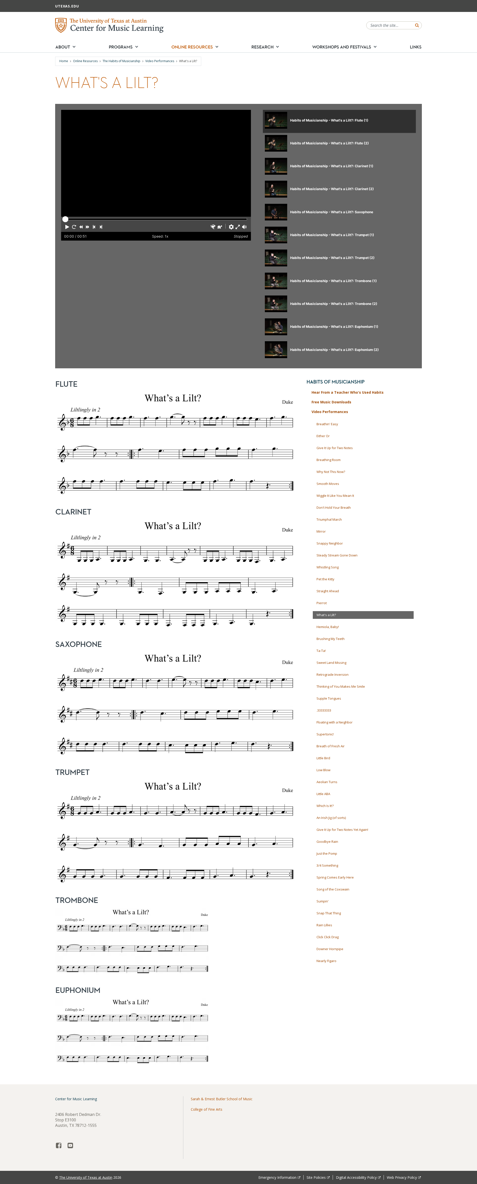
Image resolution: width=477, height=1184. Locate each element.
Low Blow (323, 770)
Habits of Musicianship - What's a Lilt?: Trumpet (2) (332, 258)
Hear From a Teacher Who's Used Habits (348, 392)
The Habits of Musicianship (121, 61)
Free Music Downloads (331, 402)
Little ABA (323, 794)
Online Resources (192, 47)
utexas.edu (67, 6)
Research (262, 47)
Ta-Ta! (321, 650)
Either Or (323, 436)
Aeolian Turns (327, 782)
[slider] (65, 219)
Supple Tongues (329, 698)
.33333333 (324, 710)
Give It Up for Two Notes (335, 448)
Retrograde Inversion (333, 674)
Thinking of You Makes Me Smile (341, 686)
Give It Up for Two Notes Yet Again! (342, 829)
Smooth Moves (328, 483)
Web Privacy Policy (402, 1177)
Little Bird (323, 758)
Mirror (321, 531)
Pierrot (322, 603)
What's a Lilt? (326, 615)
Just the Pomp (327, 853)
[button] (74, 46)
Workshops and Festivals (341, 47)
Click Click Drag (328, 937)
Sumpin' (323, 901)
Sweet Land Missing (331, 662)
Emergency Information (277, 1177)
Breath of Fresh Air (331, 746)
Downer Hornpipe (330, 949)
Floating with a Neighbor (335, 722)
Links (416, 47)
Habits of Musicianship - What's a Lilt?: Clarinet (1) (331, 166)
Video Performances (159, 61)
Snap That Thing (329, 913)
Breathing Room (329, 460)
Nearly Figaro (326, 961)
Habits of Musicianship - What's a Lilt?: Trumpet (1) (332, 235)
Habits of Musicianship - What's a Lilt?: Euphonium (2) (334, 350)
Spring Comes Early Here (335, 877)
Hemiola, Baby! (328, 627)
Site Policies (316, 1177)
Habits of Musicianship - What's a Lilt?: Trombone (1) (333, 281)
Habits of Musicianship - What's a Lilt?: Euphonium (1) (334, 327)
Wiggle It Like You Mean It (335, 495)
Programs (121, 47)
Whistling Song (328, 567)
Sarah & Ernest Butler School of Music (221, 1099)
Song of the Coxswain (333, 889)
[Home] (109, 25)
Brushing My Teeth (331, 638)
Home (63, 61)
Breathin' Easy (327, 424)
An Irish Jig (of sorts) (331, 817)
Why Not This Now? (331, 471)
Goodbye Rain (327, 841)
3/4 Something (327, 865)
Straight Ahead (328, 591)
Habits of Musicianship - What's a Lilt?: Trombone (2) (333, 304)
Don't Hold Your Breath (334, 507)
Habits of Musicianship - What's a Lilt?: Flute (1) (329, 120)
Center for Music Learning (76, 1099)
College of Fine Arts (206, 1109)
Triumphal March (329, 519)
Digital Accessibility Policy (356, 1177)
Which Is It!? (325, 805)
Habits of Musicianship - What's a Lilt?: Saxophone (331, 212)
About (62, 47)
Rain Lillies (324, 925)
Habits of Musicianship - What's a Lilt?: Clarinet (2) (332, 189)
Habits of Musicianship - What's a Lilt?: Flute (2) (329, 143)
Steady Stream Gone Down (337, 555)
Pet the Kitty (325, 579)
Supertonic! (325, 734)
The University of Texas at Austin (85, 1177)
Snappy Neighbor (330, 543)
